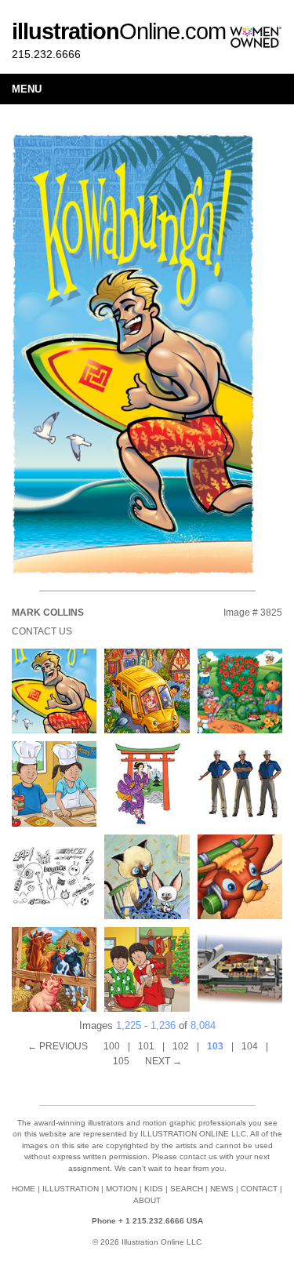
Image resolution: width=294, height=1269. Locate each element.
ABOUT (147, 1200)
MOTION (121, 1188)
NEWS (222, 1188)
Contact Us (42, 631)
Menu (27, 89)
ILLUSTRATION (70, 1188)
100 (111, 1046)
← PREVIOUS (57, 1046)
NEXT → (163, 1061)
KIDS (153, 1188)
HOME (23, 1188)
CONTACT (259, 1188)
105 (121, 1061)
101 (146, 1046)
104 (249, 1046)
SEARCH (186, 1188)
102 (180, 1046)
